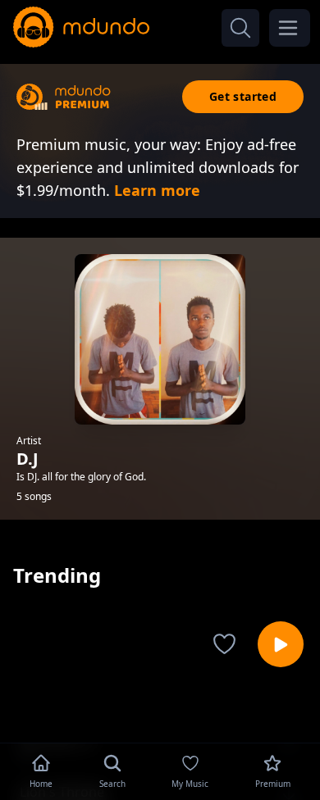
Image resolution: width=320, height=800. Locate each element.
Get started (243, 96)
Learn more (157, 190)
